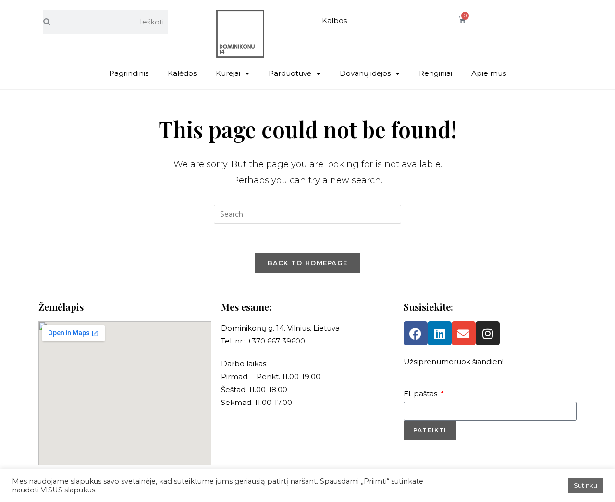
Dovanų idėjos (365, 73)
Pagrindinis (128, 73)
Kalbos (334, 20)
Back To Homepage (308, 263)
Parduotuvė (290, 73)
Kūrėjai (228, 73)
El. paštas (421, 393)
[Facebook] (416, 333)
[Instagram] (488, 333)
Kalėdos (182, 73)
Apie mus (488, 73)
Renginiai (435, 73)
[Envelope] (464, 333)
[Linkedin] (440, 333)
